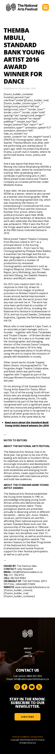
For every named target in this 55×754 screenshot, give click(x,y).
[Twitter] (39, 687)
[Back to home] (21, 7)
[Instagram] (17, 687)
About (28, 648)
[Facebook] (24, 687)
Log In (28, 656)
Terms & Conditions (20, 736)
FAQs (28, 652)
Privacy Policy (37, 736)
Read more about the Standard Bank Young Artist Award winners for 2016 (27, 424)
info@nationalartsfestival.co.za (31, 679)
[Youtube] (32, 687)
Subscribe (27, 716)
